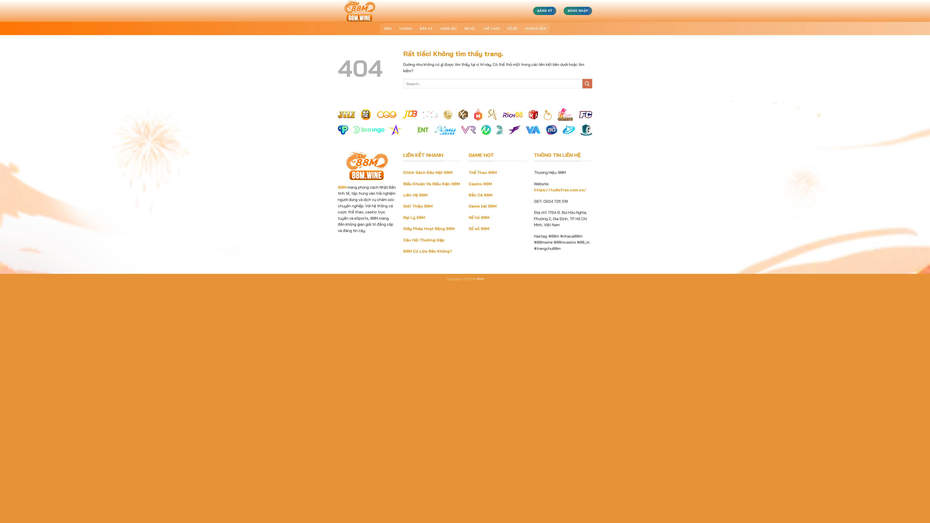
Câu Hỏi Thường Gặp (423, 240)
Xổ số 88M (479, 228)
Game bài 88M (482, 206)
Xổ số (512, 29)
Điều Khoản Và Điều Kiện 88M (431, 183)
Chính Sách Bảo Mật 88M (427, 172)
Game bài (448, 29)
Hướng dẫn (535, 29)
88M (387, 29)
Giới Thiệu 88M (418, 206)
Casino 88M (480, 183)
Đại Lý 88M (414, 217)
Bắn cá (426, 29)
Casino (405, 29)
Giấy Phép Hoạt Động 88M (429, 228)
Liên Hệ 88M (415, 194)
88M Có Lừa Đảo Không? (427, 251)
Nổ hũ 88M (479, 217)
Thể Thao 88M (483, 172)
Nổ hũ (469, 29)
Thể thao (491, 29)
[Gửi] (587, 83)
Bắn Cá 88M (480, 194)
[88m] (362, 11)
